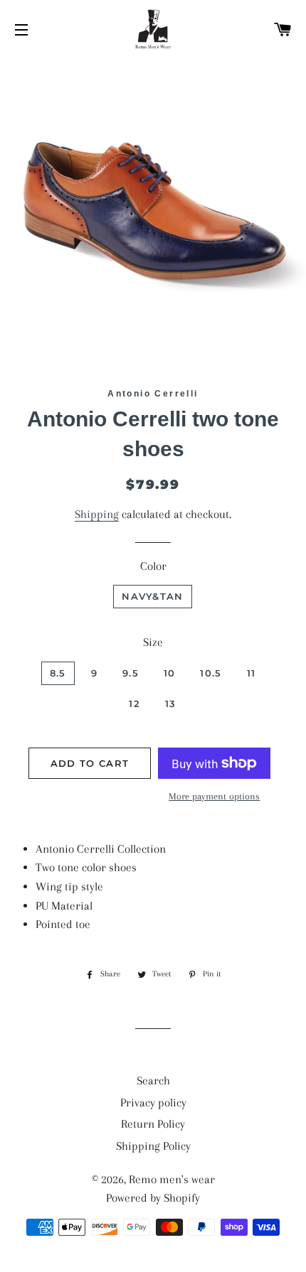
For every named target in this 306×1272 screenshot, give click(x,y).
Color (153, 566)
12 (134, 703)
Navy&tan (152, 596)
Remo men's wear (172, 1179)
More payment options (214, 796)
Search (153, 1080)
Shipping (97, 514)
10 (170, 673)
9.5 (130, 673)
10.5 (210, 673)
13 (170, 703)
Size (153, 642)
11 (251, 673)
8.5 (58, 673)
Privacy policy (153, 1102)
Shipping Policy (153, 1146)
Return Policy (153, 1124)
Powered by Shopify (153, 1197)
